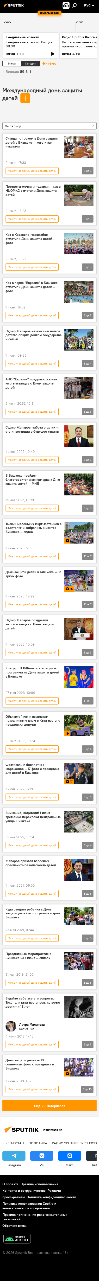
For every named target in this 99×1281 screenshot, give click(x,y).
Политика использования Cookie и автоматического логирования (29, 1205)
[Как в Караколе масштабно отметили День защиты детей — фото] (78, 243)
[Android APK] (17, 1239)
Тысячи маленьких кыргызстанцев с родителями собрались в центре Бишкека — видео (34, 528)
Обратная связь (14, 1225)
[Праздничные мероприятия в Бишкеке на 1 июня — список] (78, 961)
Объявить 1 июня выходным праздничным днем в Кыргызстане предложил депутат (33, 721)
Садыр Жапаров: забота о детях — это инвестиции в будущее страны (32, 429)
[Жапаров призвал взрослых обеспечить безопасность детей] (78, 870)
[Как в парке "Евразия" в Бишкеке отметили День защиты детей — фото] (78, 291)
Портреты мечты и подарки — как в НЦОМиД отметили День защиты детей (33, 191)
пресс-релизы (13, 1197)
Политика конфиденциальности (51, 1197)
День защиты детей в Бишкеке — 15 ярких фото (33, 574)
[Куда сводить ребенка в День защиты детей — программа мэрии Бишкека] (78, 916)
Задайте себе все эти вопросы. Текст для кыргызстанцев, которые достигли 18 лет (33, 1002)
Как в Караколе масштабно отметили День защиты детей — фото (31, 239)
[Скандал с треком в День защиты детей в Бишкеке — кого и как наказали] (78, 147)
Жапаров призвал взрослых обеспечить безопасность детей (31, 863)
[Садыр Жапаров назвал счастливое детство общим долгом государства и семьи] (78, 340)
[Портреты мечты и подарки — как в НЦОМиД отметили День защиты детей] (78, 195)
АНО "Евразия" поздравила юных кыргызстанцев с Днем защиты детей (31, 383)
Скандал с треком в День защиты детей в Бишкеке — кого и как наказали (32, 142)
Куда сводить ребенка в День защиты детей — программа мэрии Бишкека (33, 913)
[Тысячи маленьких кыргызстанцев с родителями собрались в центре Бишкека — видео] (78, 533)
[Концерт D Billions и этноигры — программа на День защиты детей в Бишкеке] (78, 677)
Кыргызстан (13, 1143)
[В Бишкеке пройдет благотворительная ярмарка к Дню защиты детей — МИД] (78, 484)
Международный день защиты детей (32, 171)
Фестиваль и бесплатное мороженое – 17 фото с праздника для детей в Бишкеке (32, 769)
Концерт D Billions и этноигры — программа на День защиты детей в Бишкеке (32, 672)
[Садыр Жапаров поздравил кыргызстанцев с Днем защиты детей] (78, 629)
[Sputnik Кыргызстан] (14, 7)
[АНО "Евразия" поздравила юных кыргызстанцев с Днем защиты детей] (78, 388)
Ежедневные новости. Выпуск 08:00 (29, 44)
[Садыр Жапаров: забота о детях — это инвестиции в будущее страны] (78, 436)
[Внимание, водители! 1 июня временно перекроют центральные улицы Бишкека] (78, 822)
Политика (38, 1143)
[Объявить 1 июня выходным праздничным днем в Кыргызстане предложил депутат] (78, 725)
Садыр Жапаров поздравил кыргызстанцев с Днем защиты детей (30, 624)
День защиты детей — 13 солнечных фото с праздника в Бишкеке (30, 1064)
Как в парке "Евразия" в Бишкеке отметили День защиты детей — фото (32, 287)
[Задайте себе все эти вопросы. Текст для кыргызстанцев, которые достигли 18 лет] (78, 1007)
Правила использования (39, 1184)
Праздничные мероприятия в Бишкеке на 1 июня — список (28, 956)
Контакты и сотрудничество (24, 1190)
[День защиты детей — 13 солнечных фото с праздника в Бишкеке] (78, 1067)
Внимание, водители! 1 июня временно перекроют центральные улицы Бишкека (33, 817)
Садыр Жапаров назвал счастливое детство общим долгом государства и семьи (34, 335)
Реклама (54, 1190)
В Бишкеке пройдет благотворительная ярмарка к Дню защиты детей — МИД (33, 480)
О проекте (10, 1184)
